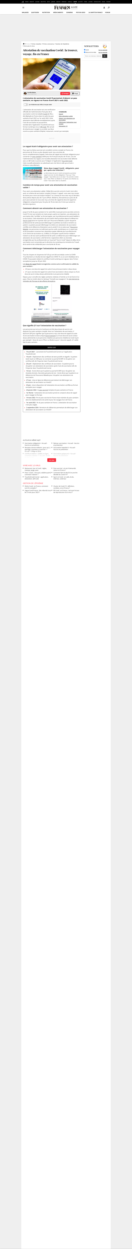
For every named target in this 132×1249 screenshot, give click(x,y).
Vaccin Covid (27, 221)
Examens (69, 12)
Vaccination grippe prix (61, 454)
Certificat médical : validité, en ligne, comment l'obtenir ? (37, 455)
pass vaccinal (43, 390)
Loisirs (90, 2)
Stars (85, 2)
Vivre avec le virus (29, 46)
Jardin (53, 2)
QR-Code (43, 127)
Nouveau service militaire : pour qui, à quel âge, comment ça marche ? (37, 448)
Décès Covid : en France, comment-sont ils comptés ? (36, 487)
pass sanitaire (37, 157)
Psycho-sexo (80, 12)
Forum (108, 2)
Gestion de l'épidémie (62, 44)
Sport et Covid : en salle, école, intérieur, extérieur (63, 478)
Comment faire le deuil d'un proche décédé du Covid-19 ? (65, 474)
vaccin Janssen (50, 336)
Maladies (25, 12)
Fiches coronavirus (48, 44)
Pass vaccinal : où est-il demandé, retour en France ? (64, 469)
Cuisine (37, 2)
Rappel (61, 114)
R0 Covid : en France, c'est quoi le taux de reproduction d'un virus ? (66, 491)
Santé (75, 2)
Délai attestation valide (66, 116)
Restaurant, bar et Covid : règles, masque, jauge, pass (36, 469)
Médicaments (58, 12)
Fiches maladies (36, 44)
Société (80, 2)
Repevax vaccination (31, 460)
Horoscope (97, 2)
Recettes (43, 2)
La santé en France (95, 12)
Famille (70, 2)
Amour (58, 2)
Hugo (103, 2)
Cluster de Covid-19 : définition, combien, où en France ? (63, 487)
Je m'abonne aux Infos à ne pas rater (40, 104)
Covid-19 (46, 114)
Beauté (32, 2)
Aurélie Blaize (31, 92)
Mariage (64, 2)
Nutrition (46, 12)
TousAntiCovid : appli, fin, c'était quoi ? (66, 460)
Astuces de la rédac (90, 52)
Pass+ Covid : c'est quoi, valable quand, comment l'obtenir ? (38, 474)
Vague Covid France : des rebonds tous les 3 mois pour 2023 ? (38, 491)
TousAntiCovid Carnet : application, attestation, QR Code (36, 478)
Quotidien (35, 12)
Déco (48, 2)
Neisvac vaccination (60, 443)
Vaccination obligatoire (32, 443)
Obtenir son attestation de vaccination (67, 119)
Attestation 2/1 (63, 126)
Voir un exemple (103, 50)
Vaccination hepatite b (61, 448)
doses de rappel (31, 264)
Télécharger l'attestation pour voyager (68, 123)
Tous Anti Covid (67, 161)
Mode (27, 2)
